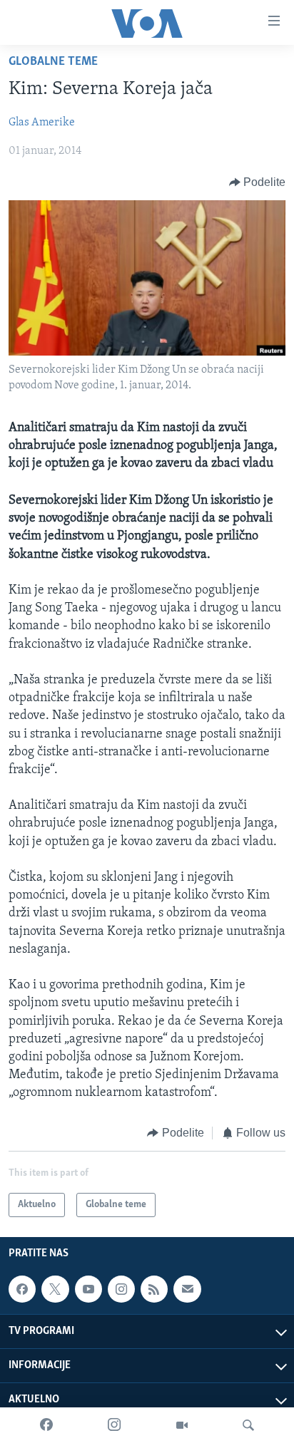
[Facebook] (46, 1425)
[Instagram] (114, 1425)
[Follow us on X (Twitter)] (55, 1289)
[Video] (182, 1425)
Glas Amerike (42, 122)
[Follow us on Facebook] (22, 1289)
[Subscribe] (187, 1289)
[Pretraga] (248, 1425)
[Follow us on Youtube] (88, 1289)
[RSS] (154, 1289)
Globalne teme (53, 62)
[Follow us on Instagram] (121, 1289)
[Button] (257, 182)
